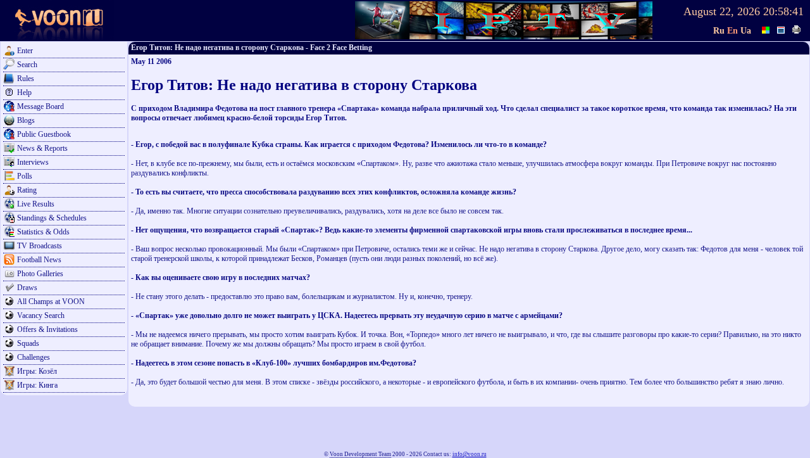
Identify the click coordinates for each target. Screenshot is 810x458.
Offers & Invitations (47, 329)
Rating (27, 190)
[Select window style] (781, 28)
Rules (25, 78)
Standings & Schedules (52, 217)
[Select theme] (766, 28)
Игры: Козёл (37, 371)
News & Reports (42, 148)
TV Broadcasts (39, 245)
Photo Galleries (40, 273)
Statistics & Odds (43, 231)
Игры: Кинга (37, 385)
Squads (28, 343)
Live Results (35, 204)
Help (24, 92)
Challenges (33, 357)
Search (27, 64)
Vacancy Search (41, 315)
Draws (27, 287)
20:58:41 (783, 11)
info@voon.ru (469, 454)
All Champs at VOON (51, 301)
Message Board (40, 106)
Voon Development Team (360, 454)
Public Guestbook (44, 134)
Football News (39, 259)
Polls (24, 176)
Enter (25, 50)
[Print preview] (796, 28)
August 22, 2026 (721, 11)
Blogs (26, 120)
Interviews (33, 162)
